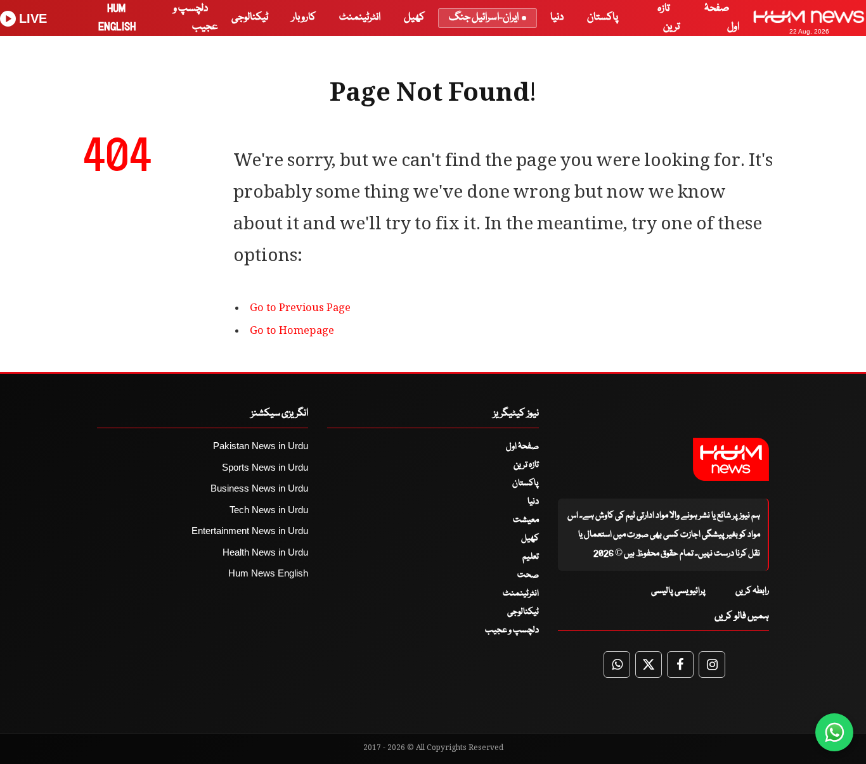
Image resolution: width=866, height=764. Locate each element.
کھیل (414, 17)
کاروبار (304, 17)
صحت (528, 575)
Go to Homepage (292, 331)
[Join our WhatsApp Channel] (834, 732)
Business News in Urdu (259, 488)
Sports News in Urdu (265, 467)
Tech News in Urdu (268, 509)
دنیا (557, 17)
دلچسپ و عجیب (512, 630)
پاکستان (602, 17)
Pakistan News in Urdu (260, 445)
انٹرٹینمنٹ (359, 17)
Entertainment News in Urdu (249, 530)
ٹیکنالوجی (249, 17)
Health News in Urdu (265, 552)
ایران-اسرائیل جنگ (484, 17)
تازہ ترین (526, 465)
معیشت (526, 520)
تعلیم (530, 557)
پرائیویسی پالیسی (678, 591)
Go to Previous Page (300, 309)
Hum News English (268, 573)
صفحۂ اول (522, 447)
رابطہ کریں (752, 591)
